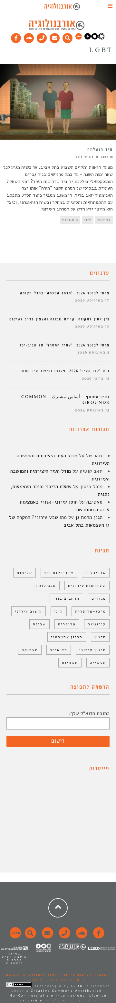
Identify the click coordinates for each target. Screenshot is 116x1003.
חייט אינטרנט (35, 1000)
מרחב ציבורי (66, 598)
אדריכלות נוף (58, 572)
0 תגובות (70, 220)
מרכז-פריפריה (90, 611)
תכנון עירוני (92, 649)
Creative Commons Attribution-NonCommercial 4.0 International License (58, 993)
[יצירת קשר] (41, 36)
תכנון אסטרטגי (66, 637)
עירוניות (97, 624)
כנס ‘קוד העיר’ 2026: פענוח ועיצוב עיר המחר (65, 371)
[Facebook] (16, 36)
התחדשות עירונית (87, 585)
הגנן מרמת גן (88, 517)
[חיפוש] (67, 36)
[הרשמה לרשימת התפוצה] (54, 36)
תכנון (100, 637)
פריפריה (67, 624)
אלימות (24, 572)
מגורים (99, 598)
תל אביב (58, 649)
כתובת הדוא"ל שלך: (89, 713)
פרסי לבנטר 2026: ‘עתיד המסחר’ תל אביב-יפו (65, 345)
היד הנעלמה (100, 150)
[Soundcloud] (29, 36)
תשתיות (70, 662)
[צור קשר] (63, 936)
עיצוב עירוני (28, 611)
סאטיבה (94, 502)
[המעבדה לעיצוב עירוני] (78, 38)
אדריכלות (95, 572)
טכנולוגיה (45, 585)
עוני (58, 611)
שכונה (39, 624)
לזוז (87, 220)
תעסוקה (30, 649)
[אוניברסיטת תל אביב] (94, 38)
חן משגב (107, 157)
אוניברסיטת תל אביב (50, 979)
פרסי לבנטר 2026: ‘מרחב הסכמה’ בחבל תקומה (65, 293)
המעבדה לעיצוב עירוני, (84, 974)
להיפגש (104, 220)
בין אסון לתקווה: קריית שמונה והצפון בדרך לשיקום (59, 319)
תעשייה (98, 662)
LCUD (77, 986)
